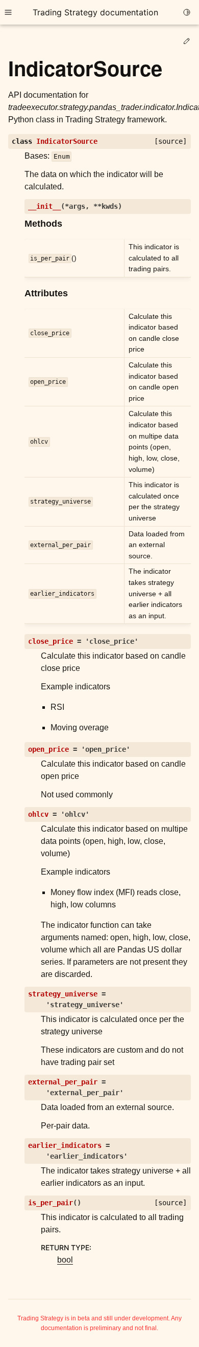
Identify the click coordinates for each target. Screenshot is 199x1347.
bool (65, 1259)
